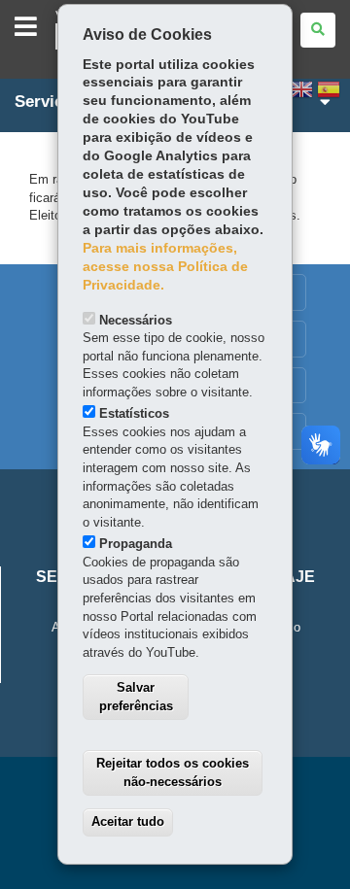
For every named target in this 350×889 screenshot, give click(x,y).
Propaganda (135, 543)
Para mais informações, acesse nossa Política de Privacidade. (165, 266)
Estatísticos (134, 413)
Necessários (135, 320)
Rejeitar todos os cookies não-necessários (172, 772)
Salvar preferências (136, 696)
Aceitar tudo (127, 821)
